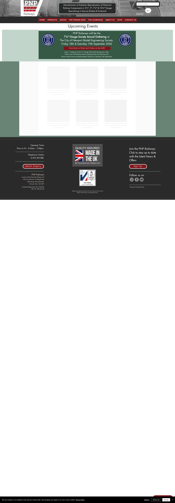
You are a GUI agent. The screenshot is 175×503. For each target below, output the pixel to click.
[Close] (172, 499)
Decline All (156, 500)
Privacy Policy (80, 500)
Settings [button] (146, 500)
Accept (166, 500)
